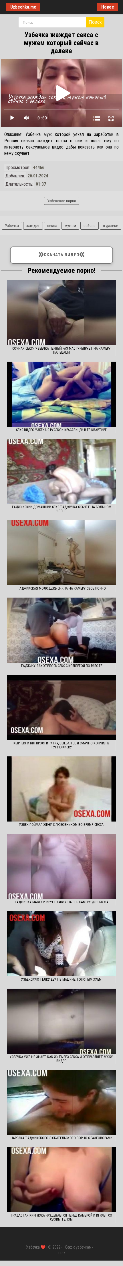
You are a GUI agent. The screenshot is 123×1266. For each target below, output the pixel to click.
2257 (61, 1252)
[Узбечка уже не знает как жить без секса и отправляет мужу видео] (61, 1021)
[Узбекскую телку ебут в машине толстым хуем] (61, 943)
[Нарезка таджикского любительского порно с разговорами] (61, 1102)
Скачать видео (62, 254)
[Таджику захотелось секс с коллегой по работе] (61, 630)
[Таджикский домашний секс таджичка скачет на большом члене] (61, 471)
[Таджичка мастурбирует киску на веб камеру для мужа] (61, 866)
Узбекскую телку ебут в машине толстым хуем (61, 979)
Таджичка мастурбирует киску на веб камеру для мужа (61, 902)
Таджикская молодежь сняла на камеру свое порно (61, 588)
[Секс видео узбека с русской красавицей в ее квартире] (61, 394)
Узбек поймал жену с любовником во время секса (61, 825)
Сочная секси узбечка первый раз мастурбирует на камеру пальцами (61, 350)
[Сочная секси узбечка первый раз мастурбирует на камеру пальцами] (61, 312)
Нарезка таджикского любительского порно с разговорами (61, 1138)
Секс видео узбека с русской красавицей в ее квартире (61, 430)
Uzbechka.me (23, 7)
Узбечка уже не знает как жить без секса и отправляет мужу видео (61, 1059)
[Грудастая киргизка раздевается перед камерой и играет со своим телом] (61, 1179)
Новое (107, 7)
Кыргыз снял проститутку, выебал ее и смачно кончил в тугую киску (61, 745)
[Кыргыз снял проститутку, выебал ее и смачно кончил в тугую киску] (61, 707)
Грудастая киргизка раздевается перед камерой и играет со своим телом (61, 1217)
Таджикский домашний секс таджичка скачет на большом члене (61, 509)
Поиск (95, 22)
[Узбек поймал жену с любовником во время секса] (61, 789)
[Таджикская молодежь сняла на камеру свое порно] (61, 552)
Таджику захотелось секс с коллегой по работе (61, 666)
